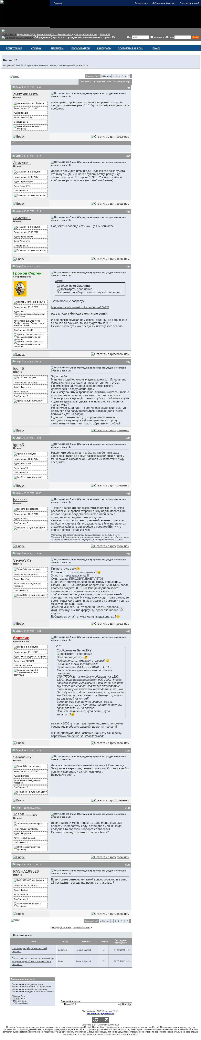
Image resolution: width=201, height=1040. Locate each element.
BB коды (16, 996)
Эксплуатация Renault (86, 34)
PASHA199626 (26, 871)
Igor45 (18, 368)
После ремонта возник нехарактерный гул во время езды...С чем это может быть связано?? (33, 961)
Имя (129, 37)
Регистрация (141, 3)
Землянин (22, 163)
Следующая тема (81, 927)
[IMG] (14, 1001)
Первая (106, 76)
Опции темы (85, 82)
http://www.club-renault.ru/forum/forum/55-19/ (80, 307)
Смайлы (16, 998)
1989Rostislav (25, 815)
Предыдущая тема (61, 927)
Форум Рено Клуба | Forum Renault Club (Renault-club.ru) (45, 34)
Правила (58, 3)
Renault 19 (105, 34)
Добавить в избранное (163, 3)
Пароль (170, 37)
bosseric (20, 500)
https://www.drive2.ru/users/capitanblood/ (77, 736)
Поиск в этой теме (102, 82)
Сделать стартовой (189, 3)
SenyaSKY (22, 560)
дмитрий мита (25, 94)
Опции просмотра (122, 82)
